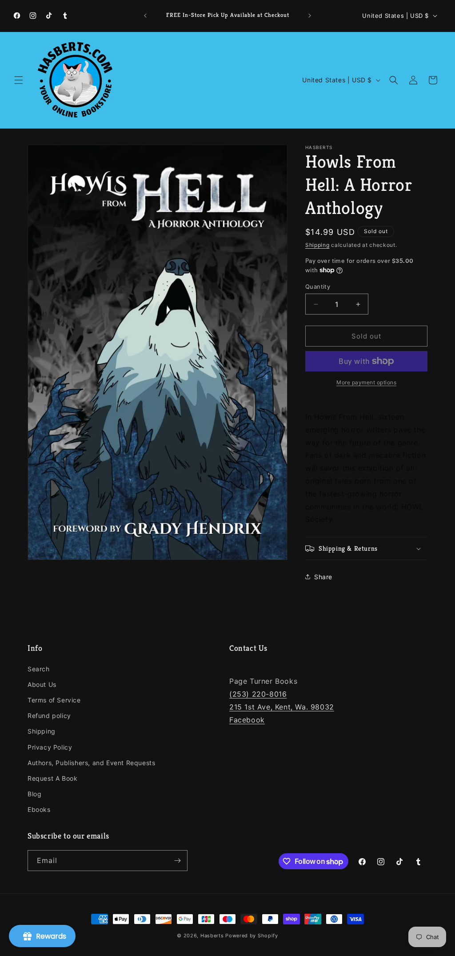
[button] (18, 80)
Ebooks (39, 809)
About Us (42, 684)
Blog (34, 794)
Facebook (247, 719)
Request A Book (52, 778)
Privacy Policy (50, 747)
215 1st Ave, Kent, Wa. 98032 (281, 706)
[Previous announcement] (145, 15)
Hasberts (212, 935)
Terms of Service (54, 700)
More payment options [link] (366, 382)
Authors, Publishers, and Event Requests (91, 762)
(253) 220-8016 (258, 694)
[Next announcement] (309, 15)
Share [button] (323, 577)
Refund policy (49, 715)
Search (39, 669)
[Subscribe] (177, 860)
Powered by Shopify (251, 935)
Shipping (317, 245)
